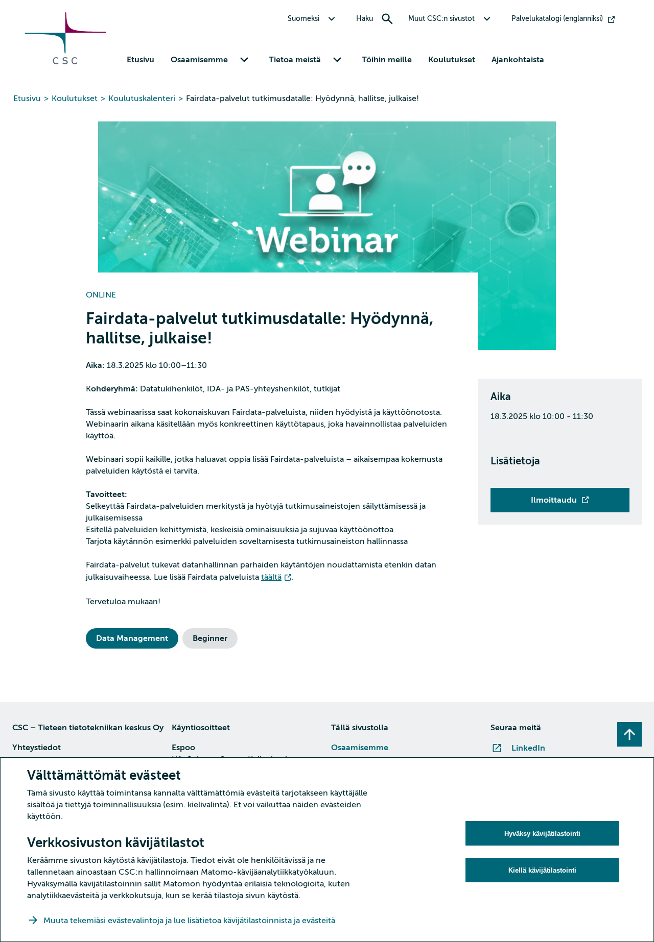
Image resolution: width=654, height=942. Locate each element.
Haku (364, 18)
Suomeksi (303, 18)
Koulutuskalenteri (141, 98)
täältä (271, 577)
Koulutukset (451, 59)
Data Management (132, 638)
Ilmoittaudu (554, 500)
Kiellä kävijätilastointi (542, 870)
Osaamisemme (359, 747)
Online (101, 295)
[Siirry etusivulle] (65, 61)
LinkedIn (528, 748)
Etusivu (140, 59)
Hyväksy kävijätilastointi (542, 833)
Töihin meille (387, 59)
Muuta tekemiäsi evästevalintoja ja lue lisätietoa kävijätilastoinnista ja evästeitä (190, 920)
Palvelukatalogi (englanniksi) (557, 18)
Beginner (210, 638)
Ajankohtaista (518, 59)
